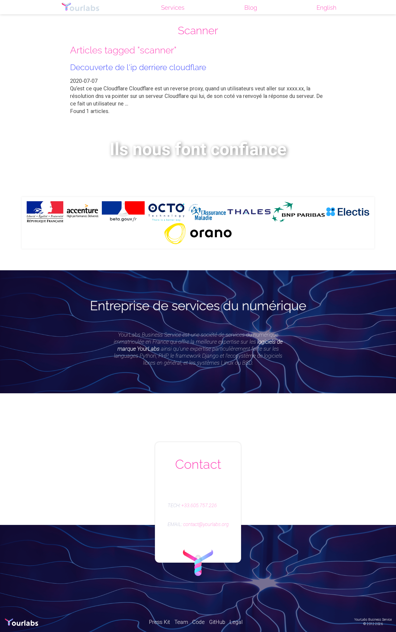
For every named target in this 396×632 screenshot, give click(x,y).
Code (198, 622)
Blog (250, 7)
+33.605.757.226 (199, 505)
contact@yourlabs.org (206, 524)
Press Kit (159, 622)
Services (173, 7)
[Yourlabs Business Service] (80, 7)
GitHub (217, 622)
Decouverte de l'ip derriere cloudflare (138, 67)
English (326, 7)
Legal (236, 622)
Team (181, 622)
